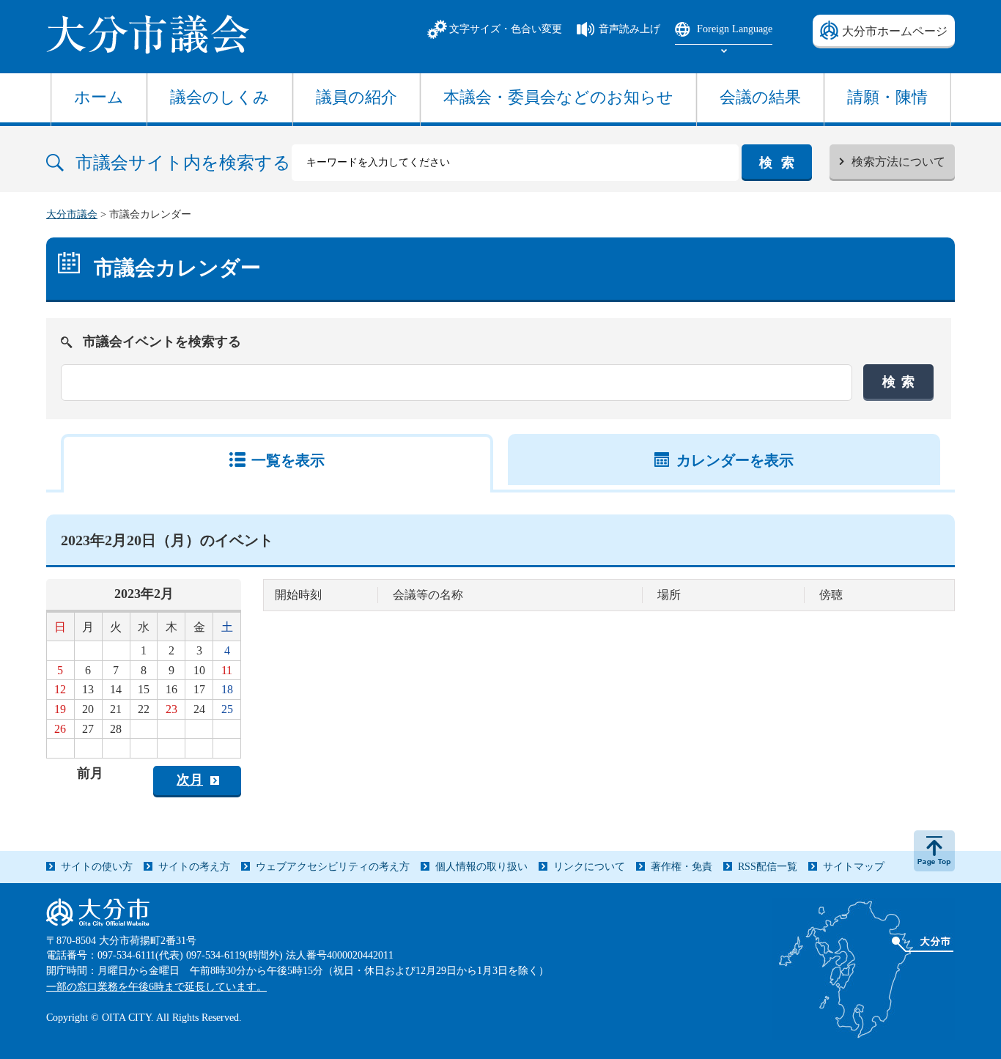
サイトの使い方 (97, 866)
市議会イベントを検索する (162, 341)
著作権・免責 (681, 866)
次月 (190, 779)
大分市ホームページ (895, 31)
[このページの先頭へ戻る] (934, 850)
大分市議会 (71, 214)
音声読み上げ (629, 28)
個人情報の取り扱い (481, 866)
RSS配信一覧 (767, 866)
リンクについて (589, 866)
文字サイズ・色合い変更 (505, 28)
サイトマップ (853, 866)
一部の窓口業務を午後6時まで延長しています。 (156, 986)
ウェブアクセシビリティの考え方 (333, 866)
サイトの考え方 (194, 866)
